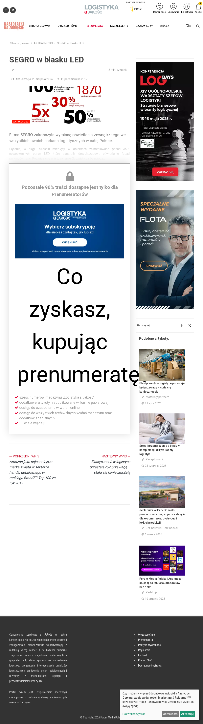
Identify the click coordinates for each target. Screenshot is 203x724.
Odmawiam (170, 713)
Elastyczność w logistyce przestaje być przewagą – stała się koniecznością (162, 387)
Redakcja (151, 592)
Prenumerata (145, 639)
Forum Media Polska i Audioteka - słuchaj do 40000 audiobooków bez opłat (161, 583)
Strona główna (19, 43)
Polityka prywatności (149, 645)
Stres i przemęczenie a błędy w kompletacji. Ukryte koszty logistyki (159, 450)
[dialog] (159, 705)
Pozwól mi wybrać (134, 713)
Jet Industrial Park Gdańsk (162, 528)
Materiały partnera (157, 397)
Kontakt (142, 655)
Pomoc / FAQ (145, 660)
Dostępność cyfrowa (150, 665)
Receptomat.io (155, 459)
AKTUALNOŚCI (43, 43)
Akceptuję (187, 713)
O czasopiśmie (146, 634)
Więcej (164, 25)
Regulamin (144, 650)
